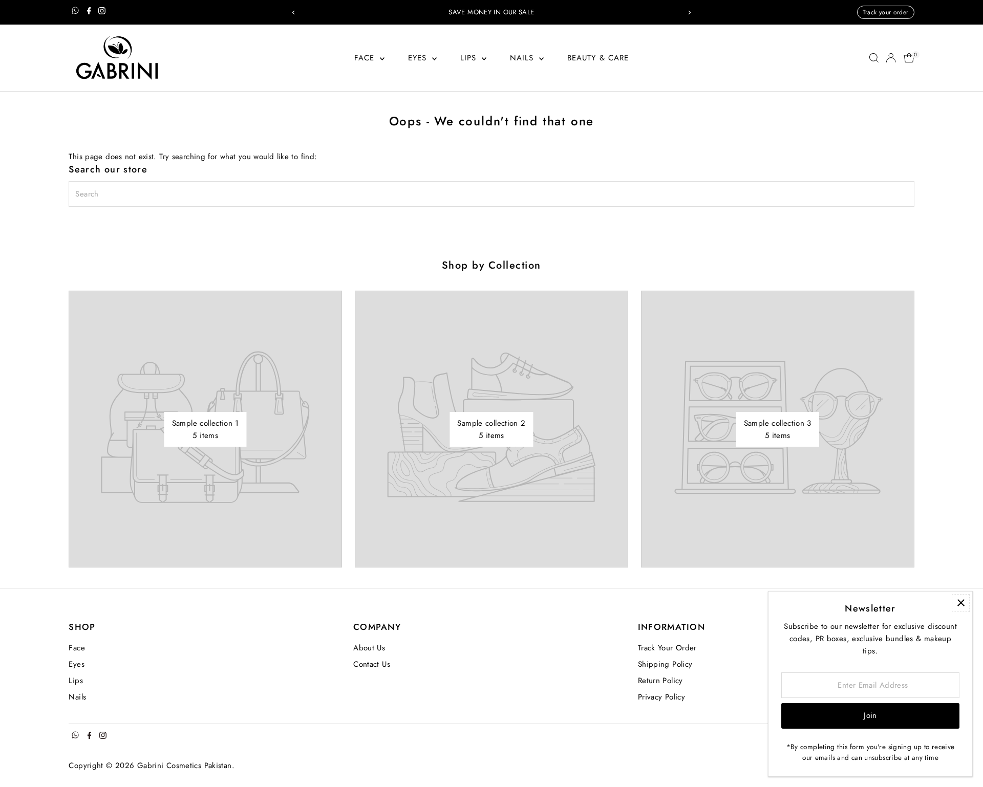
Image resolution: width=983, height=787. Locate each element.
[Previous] (293, 12)
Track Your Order (667, 647)
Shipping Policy (665, 664)
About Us (369, 647)
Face (366, 57)
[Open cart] (909, 57)
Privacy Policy (661, 697)
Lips (470, 57)
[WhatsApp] (75, 12)
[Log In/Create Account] (890, 57)
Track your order (886, 12)
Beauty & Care (598, 57)
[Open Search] (874, 57)
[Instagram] (102, 12)
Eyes (419, 57)
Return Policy (660, 680)
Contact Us (371, 664)
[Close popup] (961, 603)
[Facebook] (89, 12)
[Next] (689, 12)
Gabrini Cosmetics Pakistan (184, 765)
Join (870, 715)
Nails (523, 57)
